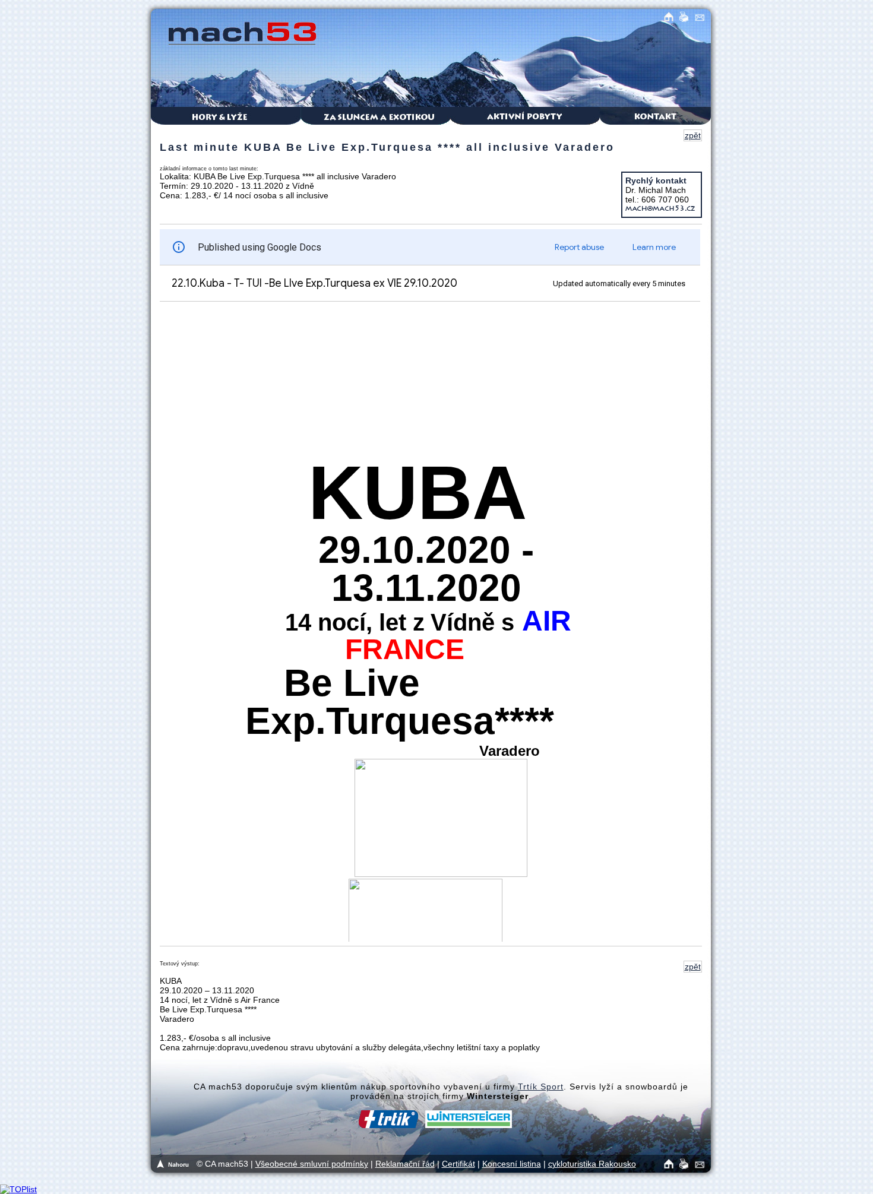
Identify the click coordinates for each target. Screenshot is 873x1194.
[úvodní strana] (671, 1162)
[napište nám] (703, 1162)
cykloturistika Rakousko (592, 1163)
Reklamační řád (405, 1163)
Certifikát (458, 1163)
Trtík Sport (541, 1086)
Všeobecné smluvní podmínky (311, 1163)
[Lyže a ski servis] (441, 1125)
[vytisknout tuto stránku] (687, 1162)
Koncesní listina (511, 1163)
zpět (693, 135)
